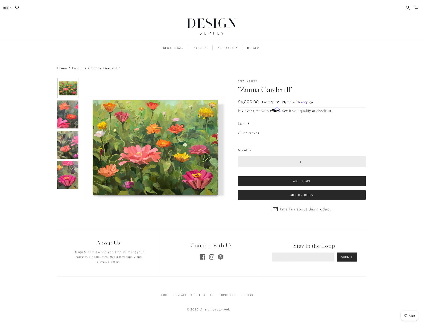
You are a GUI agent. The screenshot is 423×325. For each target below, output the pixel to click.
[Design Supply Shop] (211, 26)
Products (79, 68)
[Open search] (17, 8)
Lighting (246, 295)
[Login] (407, 7)
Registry (253, 48)
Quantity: (245, 150)
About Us (198, 295)
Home (62, 68)
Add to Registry (301, 195)
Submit (347, 257)
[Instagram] (211, 257)
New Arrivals (173, 48)
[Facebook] (202, 257)
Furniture (228, 295)
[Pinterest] (220, 257)
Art (212, 295)
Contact (180, 295)
